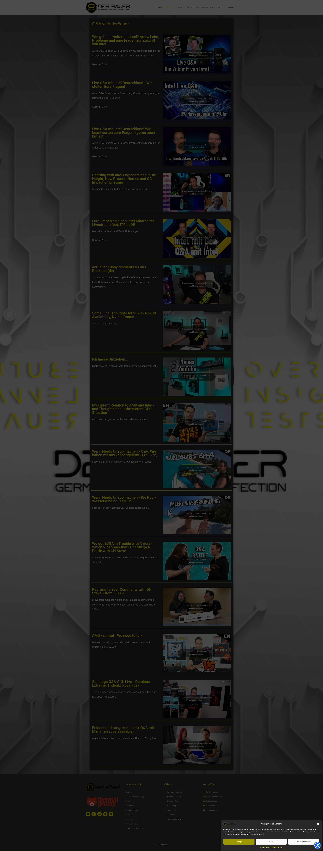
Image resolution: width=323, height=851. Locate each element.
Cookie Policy (265, 847)
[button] (318, 824)
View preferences (304, 842)
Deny (271, 842)
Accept (239, 842)
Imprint (279, 847)
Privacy (273, 847)
